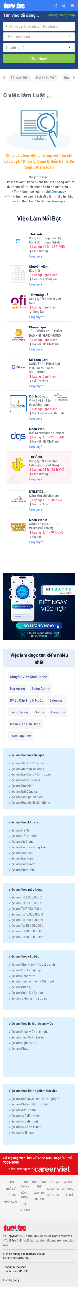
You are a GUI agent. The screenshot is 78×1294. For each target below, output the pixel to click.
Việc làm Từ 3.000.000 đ (25, 897)
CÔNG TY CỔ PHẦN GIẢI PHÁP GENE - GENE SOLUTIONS (44, 368)
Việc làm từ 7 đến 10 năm (25, 1127)
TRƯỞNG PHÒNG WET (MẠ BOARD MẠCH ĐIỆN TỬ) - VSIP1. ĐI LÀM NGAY (40, 457)
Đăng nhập (67, 15)
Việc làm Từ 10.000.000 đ (26, 914)
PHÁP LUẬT (10, 1201)
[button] (64, 5)
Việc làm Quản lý (20, 987)
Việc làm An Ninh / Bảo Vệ (26, 763)
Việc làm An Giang (21, 841)
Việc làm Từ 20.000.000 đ (26, 925)
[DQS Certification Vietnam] (18, 436)
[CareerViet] (51, 1169)
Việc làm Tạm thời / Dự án (26, 1037)
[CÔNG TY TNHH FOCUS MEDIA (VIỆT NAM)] (18, 527)
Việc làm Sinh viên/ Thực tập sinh (32, 964)
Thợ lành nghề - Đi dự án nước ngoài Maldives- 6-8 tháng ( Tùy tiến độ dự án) (40, 234)
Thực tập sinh (20, 736)
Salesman (57, 700)
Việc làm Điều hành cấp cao (28, 998)
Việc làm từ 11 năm (21, 1132)
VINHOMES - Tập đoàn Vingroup (40, 403)
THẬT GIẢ (67, 1195)
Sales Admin (41, 688)
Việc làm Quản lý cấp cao (26, 993)
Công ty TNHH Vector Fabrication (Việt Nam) (44, 463)
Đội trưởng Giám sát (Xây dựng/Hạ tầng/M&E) (39, 396)
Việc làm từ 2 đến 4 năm (25, 1115)
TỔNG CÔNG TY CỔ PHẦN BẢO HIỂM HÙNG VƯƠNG (45, 333)
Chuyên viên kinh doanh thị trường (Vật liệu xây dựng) (40, 266)
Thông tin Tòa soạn (14, 1267)
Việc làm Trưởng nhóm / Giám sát (31, 981)
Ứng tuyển (36, 256)
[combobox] (39, 26)
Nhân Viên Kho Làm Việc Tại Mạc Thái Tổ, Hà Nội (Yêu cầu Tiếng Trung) (40, 520)
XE (24, 1203)
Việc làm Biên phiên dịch (26, 797)
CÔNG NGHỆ (24, 1195)
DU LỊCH (25, 1210)
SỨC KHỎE (53, 1195)
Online (39, 712)
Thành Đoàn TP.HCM (15, 1271)
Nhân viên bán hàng (25, 724)
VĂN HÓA (39, 1192)
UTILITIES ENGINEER (37, 491)
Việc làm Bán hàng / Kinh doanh (30, 774)
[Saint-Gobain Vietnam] (18, 499)
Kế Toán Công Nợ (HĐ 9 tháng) (39, 359)
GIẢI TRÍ (39, 1199)
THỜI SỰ (10, 1188)
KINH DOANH (24, 1184)
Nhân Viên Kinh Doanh (37, 429)
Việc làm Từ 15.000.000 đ (26, 920)
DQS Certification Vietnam (46, 433)
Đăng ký (52, 15)
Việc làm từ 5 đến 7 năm (25, 1121)
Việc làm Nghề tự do (22, 1043)
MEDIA (10, 1182)
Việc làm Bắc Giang (22, 864)
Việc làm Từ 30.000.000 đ (26, 931)
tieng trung (19, 712)
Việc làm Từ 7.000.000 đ (25, 909)
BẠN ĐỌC (67, 1188)
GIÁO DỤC (67, 1182)
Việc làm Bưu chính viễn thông (29, 802)
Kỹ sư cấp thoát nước (26, 700)
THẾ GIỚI (10, 1195)
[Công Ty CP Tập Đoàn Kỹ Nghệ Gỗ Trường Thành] (18, 241)
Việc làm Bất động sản (24, 791)
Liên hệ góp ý (11, 1280)
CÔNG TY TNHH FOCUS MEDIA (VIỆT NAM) (44, 526)
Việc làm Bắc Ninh (21, 870)
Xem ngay (59, 191)
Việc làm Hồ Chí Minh (23, 836)
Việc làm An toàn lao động (26, 769)
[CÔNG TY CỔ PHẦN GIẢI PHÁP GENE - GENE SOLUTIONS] (18, 367)
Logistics (58, 712)
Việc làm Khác (18, 1048)
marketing (17, 688)
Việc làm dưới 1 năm (22, 1110)
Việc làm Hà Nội (20, 830)
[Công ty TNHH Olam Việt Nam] (18, 302)
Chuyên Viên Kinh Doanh (28, 676)
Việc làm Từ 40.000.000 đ (26, 937)
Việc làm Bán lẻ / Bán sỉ (25, 780)
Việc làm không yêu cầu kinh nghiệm (34, 1099)
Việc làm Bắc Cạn (21, 858)
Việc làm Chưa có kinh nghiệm (29, 1104)
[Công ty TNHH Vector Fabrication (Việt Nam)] (18, 464)
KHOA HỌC (53, 1188)
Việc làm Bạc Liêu (21, 853)
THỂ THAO (53, 1182)
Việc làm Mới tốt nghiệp (25, 970)
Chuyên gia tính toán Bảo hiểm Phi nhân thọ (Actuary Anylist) (39, 327)
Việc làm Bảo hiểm (21, 786)
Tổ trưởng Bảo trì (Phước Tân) (40, 294)
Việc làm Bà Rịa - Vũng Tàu (27, 847)
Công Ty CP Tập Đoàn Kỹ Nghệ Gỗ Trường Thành (45, 240)
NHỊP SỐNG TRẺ (39, 1184)
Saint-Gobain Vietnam (44, 495)
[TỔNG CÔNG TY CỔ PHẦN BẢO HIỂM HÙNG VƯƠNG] (18, 334)
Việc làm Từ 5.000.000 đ (25, 903)
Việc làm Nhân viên (22, 976)
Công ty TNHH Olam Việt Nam (45, 301)
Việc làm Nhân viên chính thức (29, 1031)
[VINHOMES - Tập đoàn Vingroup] (18, 403)
